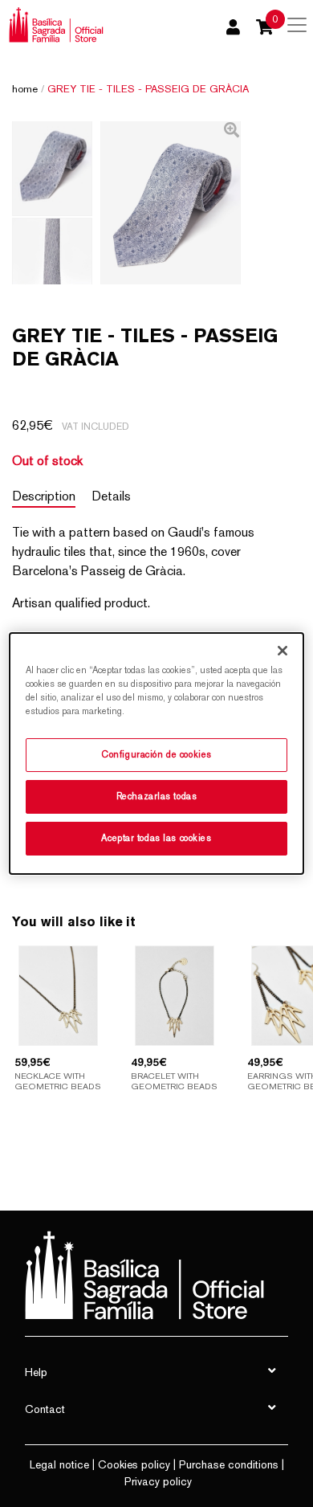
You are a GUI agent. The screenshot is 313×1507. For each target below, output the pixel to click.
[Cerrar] (282, 650)
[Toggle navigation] (297, 25)
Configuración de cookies (156, 754)
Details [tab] (111, 496)
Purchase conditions (228, 1464)
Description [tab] (43, 496)
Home (25, 89)
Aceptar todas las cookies (156, 837)
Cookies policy (134, 1464)
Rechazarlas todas (156, 796)
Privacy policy (158, 1481)
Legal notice (59, 1464)
